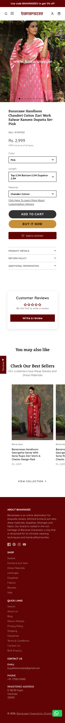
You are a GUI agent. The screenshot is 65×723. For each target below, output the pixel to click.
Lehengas (12, 572)
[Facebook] (9, 544)
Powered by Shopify (41, 713)
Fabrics (11, 582)
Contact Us (13, 645)
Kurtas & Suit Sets (17, 563)
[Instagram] (19, 544)
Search (11, 606)
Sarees (11, 558)
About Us (12, 611)
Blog (9, 616)
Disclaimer (13, 635)
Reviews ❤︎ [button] (3, 365)
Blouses (11, 587)
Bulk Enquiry (14, 650)
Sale (9, 592)
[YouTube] (24, 544)
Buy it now (32, 224)
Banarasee (23, 713)
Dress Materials (16, 567)
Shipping (12, 630)
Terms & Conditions (18, 640)
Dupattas (12, 577)
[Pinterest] (14, 544)
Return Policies (15, 621)
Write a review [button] (32, 318)
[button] (19, 98)
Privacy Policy (15, 625)
